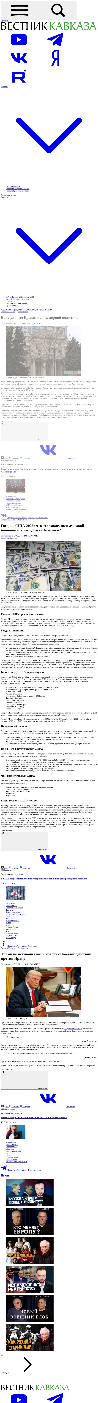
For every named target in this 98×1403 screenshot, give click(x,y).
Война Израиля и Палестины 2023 (20, 297)
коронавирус (11, 938)
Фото (30, 310)
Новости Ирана (12, 1145)
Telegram (26, 458)
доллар (8, 929)
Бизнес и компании (14, 912)
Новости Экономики (14, 908)
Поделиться (42, 440)
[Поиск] (58, 10)
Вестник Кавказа (8, 312)
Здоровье (42, 310)
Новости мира (11, 906)
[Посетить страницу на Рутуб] (19, 84)
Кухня (49, 310)
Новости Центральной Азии (17, 191)
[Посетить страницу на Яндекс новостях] (55, 66)
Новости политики (13, 503)
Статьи (13, 195)
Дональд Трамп (12, 933)
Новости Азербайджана (15, 499)
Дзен (6, 458)
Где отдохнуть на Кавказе (16, 303)
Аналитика (5, 195)
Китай (8, 923)
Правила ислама (12, 306)
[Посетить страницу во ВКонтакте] (19, 66)
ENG (7, 21)
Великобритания (12, 921)
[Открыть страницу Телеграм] (55, 48)
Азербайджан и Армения (16, 509)
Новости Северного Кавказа (17, 189)
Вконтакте (70, 458)
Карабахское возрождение (11, 310)
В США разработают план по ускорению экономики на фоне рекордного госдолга (44, 878)
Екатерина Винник (9, 538)
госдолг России (12, 927)
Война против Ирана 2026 (16, 1162)
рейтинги (10, 918)
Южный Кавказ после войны (18, 299)
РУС (3, 21)
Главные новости (13, 187)
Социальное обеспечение (16, 914)
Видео (35, 310)
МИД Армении (12, 507)
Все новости (23, 312)
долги (8, 925)
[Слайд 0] (2, 1355)
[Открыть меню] (20, 10)
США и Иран (11, 1160)
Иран (8, 1153)
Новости (15, 458)
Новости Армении (13, 501)
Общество (10, 1149)
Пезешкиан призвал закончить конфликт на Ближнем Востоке (34, 1117)
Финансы (10, 910)
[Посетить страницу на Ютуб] (19, 48)
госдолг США (11, 936)
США (8, 916)
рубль (8, 931)
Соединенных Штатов (73, 1029)
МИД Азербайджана (34, 388)
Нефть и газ (10, 301)
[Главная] (49, 30)
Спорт (25, 310)
